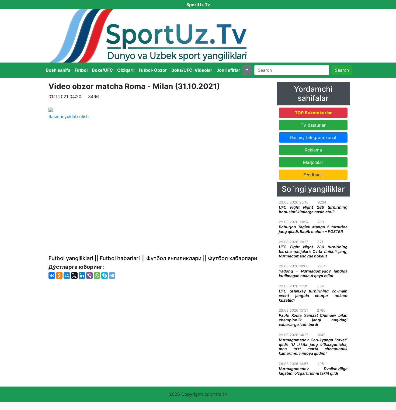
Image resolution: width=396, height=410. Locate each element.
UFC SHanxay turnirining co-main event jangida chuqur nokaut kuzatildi (313, 295)
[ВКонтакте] (51, 275)
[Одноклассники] (59, 275)
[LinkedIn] (82, 275)
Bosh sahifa (58, 70)
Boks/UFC (102, 70)
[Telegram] (112, 275)
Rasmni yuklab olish (68, 116)
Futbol (81, 70)
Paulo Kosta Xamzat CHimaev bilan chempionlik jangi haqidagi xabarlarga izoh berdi (313, 320)
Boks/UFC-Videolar (191, 70)
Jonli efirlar (228, 70)
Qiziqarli (125, 70)
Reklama (313, 150)
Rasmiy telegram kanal (313, 137)
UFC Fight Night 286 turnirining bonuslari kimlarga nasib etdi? (313, 209)
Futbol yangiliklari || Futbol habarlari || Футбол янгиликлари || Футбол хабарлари (152, 258)
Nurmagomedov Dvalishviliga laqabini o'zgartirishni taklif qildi (313, 370)
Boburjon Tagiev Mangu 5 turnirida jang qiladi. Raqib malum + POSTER (313, 229)
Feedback (313, 174)
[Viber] (89, 275)
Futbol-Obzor (153, 70)
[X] (74, 275)
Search (342, 70)
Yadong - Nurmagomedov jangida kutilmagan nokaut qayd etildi (313, 273)
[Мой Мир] (67, 275)
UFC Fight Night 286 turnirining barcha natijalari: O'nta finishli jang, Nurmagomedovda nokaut (313, 251)
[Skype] (104, 275)
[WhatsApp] (97, 275)
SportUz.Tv (215, 394)
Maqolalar (313, 162)
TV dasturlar (313, 125)
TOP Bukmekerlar (313, 112)
